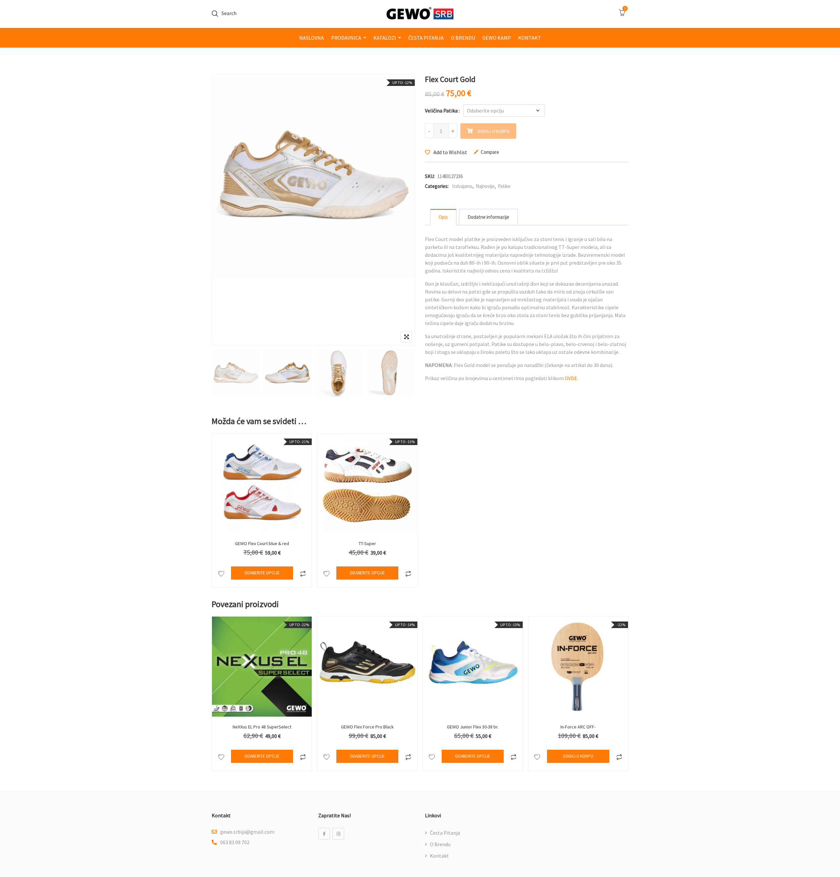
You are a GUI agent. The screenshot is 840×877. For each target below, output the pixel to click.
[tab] (443, 217)
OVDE (571, 378)
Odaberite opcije (262, 573)
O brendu (463, 37)
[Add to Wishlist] (221, 573)
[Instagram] (338, 834)
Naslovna (311, 37)
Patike (504, 186)
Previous (225, 374)
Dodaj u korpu (494, 131)
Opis (443, 217)
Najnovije (485, 186)
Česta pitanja (426, 37)
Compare (490, 152)
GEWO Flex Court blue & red (262, 543)
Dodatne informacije (488, 217)
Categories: (437, 186)
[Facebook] (324, 834)
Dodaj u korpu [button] (578, 756)
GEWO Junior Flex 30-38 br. (472, 727)
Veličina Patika (441, 110)
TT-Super (367, 543)
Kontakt (529, 37)
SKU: (430, 176)
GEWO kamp (496, 37)
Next (401, 374)
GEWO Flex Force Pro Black (367, 727)
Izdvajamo (462, 186)
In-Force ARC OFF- (578, 727)
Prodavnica (346, 37)
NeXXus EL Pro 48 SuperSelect (262, 727)
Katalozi (384, 37)
